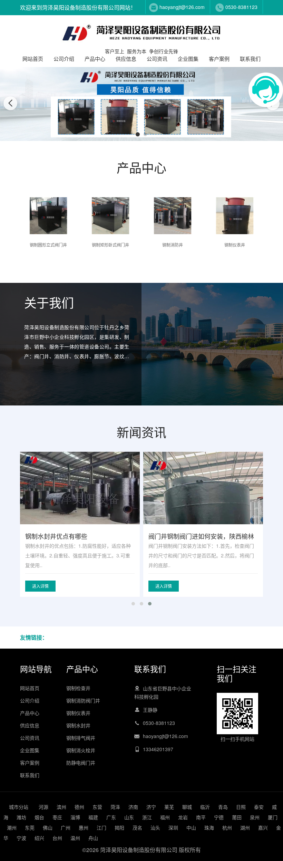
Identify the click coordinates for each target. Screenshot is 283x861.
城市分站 (18, 806)
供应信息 (126, 58)
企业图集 (188, 58)
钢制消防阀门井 (83, 700)
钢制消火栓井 (80, 750)
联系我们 (250, 58)
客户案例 (219, 58)
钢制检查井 (78, 688)
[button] (138, 134)
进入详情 (40, 586)
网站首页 (32, 58)
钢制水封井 (78, 725)
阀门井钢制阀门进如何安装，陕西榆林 (201, 536)
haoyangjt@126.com (182, 6)
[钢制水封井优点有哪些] (80, 497)
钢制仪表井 (78, 712)
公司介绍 (63, 58)
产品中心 (95, 58)
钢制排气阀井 (80, 737)
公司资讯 (157, 58)
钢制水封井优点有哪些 (56, 536)
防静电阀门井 (80, 762)
